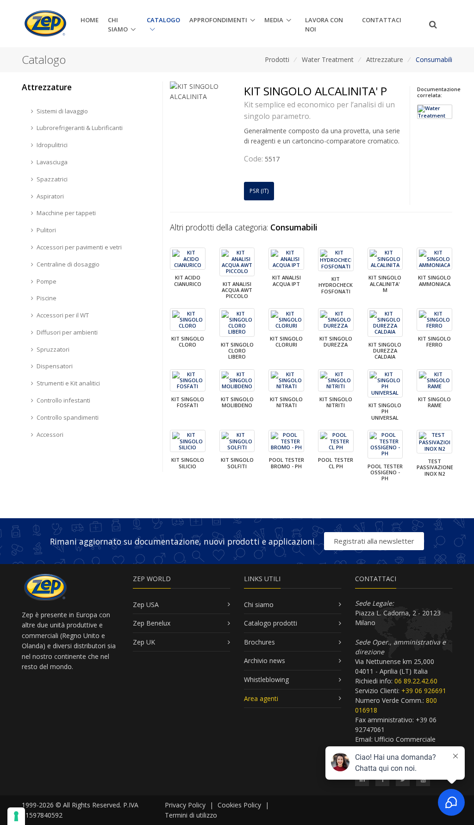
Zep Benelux (151, 623)
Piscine (46, 298)
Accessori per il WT (63, 315)
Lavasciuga (52, 162)
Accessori (50, 434)
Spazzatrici (52, 179)
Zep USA (146, 604)
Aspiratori (50, 196)
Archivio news (264, 660)
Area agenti (261, 698)
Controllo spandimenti (68, 417)
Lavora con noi (324, 25)
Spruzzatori (53, 349)
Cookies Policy (239, 804)
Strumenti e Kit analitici (68, 383)
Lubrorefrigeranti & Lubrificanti (80, 128)
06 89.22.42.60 (415, 680)
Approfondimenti (218, 20)
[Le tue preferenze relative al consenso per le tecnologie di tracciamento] (16, 816)
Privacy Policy (185, 804)
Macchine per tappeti (66, 213)
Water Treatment (328, 59)
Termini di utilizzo (191, 815)
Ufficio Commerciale (405, 739)
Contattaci (381, 20)
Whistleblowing (266, 679)
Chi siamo (118, 25)
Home (90, 20)
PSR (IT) (259, 191)
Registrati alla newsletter (374, 541)
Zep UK (144, 642)
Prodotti (277, 59)
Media (273, 20)
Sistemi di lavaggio (62, 111)
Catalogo (163, 20)
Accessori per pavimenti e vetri (79, 247)
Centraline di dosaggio (68, 264)
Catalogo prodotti (270, 623)
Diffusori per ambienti (67, 332)
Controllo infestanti (63, 400)
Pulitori (46, 230)
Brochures (259, 642)
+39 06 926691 (423, 690)
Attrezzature (384, 59)
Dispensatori (55, 366)
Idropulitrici (52, 145)
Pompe (46, 281)
